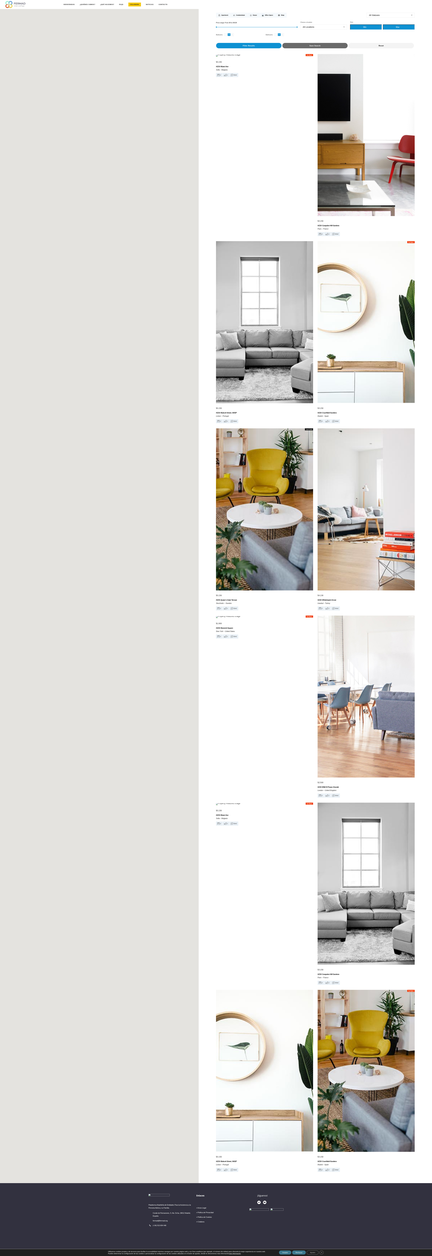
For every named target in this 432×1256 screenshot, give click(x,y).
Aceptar (285, 1252)
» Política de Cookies (204, 1217)
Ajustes (312, 1252)
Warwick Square (226, 628)
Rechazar (299, 1252)
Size (351, 22)
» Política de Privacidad (205, 1212)
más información (235, 1253)
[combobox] (391, 15)
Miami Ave (224, 66)
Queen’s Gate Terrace (228, 600)
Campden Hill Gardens (330, 226)
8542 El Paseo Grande (330, 787)
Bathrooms (269, 35)
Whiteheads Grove (329, 600)
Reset (381, 46)
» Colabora (200, 1222)
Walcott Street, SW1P (228, 413)
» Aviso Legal (201, 1208)
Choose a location (306, 22)
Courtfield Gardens (329, 413)
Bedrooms (219, 35)
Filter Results (249, 46)
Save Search (315, 46)
